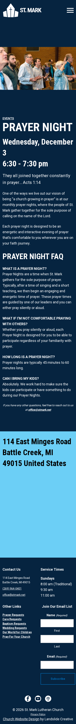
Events (8, 118)
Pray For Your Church (16, 636)
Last (57, 646)
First (57, 630)
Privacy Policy (38, 714)
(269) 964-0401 (12, 588)
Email (57, 656)
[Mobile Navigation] (69, 10)
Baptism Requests (14, 623)
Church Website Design (21, 719)
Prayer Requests (13, 614)
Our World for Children (17, 632)
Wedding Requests (15, 628)
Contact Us (11, 569)
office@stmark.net (39, 409)
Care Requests (12, 619)
